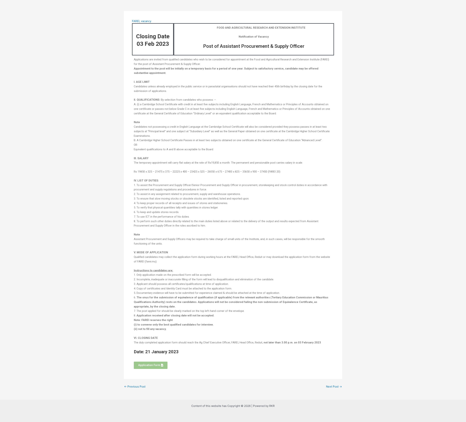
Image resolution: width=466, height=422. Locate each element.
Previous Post (134, 386)
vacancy (146, 21)
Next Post (334, 386)
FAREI (135, 21)
